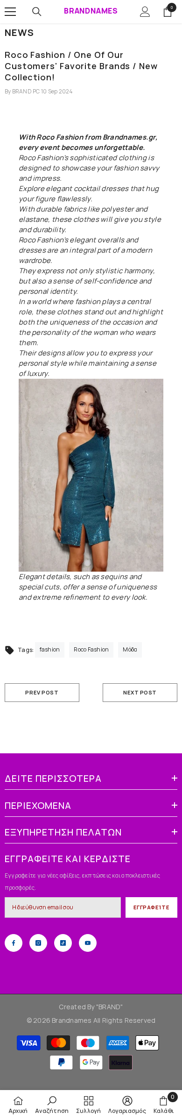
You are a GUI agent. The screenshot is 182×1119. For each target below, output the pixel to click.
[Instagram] (38, 943)
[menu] (10, 11)
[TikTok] (63, 943)
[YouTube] (88, 943)
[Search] (36, 11)
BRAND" (110, 1006)
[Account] (145, 12)
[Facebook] (13, 943)
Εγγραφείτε (151, 907)
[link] (52, 1104)
